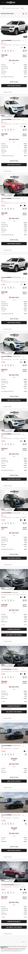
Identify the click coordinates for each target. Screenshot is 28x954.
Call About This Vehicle (14, 635)
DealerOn (9, 948)
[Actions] (25, 41)
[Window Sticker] (26, 51)
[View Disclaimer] (14, 50)
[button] (26, 28)
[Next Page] (19, 942)
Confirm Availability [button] (14, 629)
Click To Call (14, 82)
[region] (14, 71)
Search (22, 8)
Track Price (15, 60)
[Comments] (24, 51)
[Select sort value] (26, 13)
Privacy (16, 948)
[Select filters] (23, 14)
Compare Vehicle (7, 92)
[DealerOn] (4, 947)
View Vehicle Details (14, 86)
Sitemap (13, 948)
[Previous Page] (16, 942)
